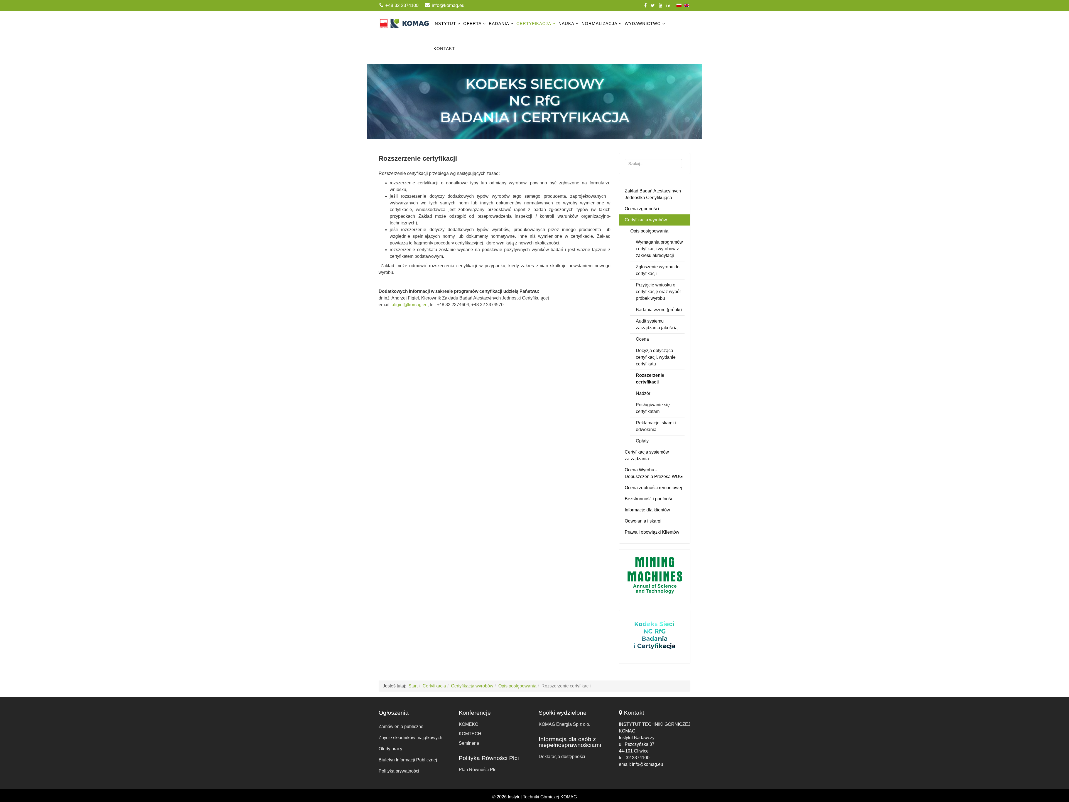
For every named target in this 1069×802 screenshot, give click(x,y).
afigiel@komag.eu (410, 304)
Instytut (444, 23)
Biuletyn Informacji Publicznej (408, 760)
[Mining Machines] (655, 575)
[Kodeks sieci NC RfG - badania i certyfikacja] (655, 635)
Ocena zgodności (642, 208)
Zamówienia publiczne (401, 726)
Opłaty (642, 441)
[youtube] (661, 5)
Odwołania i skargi (643, 521)
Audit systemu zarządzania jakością (657, 324)
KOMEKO (468, 724)
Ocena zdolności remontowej (653, 487)
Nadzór (643, 393)
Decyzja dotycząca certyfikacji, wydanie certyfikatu (656, 357)
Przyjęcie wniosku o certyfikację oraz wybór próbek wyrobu (658, 292)
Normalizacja (599, 23)
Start (413, 686)
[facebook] (645, 5)
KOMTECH (470, 733)
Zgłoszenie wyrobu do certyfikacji (658, 270)
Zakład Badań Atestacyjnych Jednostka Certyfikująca (653, 194)
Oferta (472, 23)
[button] (534, 101)
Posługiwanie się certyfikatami (653, 408)
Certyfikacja (533, 23)
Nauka (566, 23)
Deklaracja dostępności (562, 756)
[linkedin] (668, 5)
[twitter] (653, 5)
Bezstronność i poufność (649, 498)
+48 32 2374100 (401, 5)
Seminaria (469, 743)
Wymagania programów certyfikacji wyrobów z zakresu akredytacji (659, 249)
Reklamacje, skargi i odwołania (656, 426)
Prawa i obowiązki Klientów (652, 532)
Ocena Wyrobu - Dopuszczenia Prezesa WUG (654, 473)
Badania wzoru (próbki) (659, 309)
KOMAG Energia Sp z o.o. (564, 724)
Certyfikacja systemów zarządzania (647, 455)
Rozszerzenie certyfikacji (650, 378)
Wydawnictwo (643, 23)
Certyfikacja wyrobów (646, 219)
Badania (499, 23)
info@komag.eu (448, 5)
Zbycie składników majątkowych (410, 737)
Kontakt (444, 48)
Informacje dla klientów (647, 510)
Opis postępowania (649, 231)
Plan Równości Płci (478, 769)
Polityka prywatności (399, 771)
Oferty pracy (390, 748)
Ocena (642, 339)
